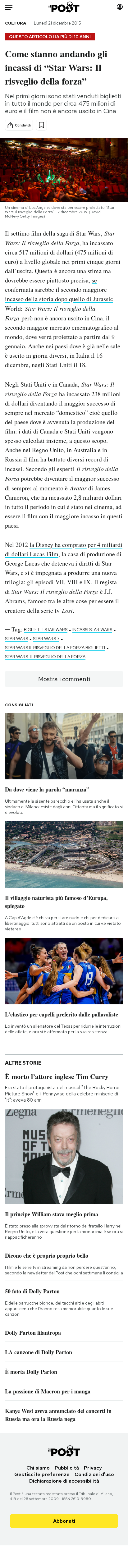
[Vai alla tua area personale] (120, 7)
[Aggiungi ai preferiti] (41, 125)
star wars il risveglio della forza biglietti (55, 647)
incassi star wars (92, 629)
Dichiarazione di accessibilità (64, 1481)
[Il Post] (64, 7)
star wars (16, 638)
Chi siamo (38, 1468)
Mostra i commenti (64, 679)
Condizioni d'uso (94, 1474)
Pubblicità (67, 1468)
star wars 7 (46, 638)
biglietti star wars (45, 629)
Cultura (15, 23)
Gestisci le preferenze (42, 1474)
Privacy (93, 1468)
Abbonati (64, 1521)
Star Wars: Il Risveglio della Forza (45, 656)
